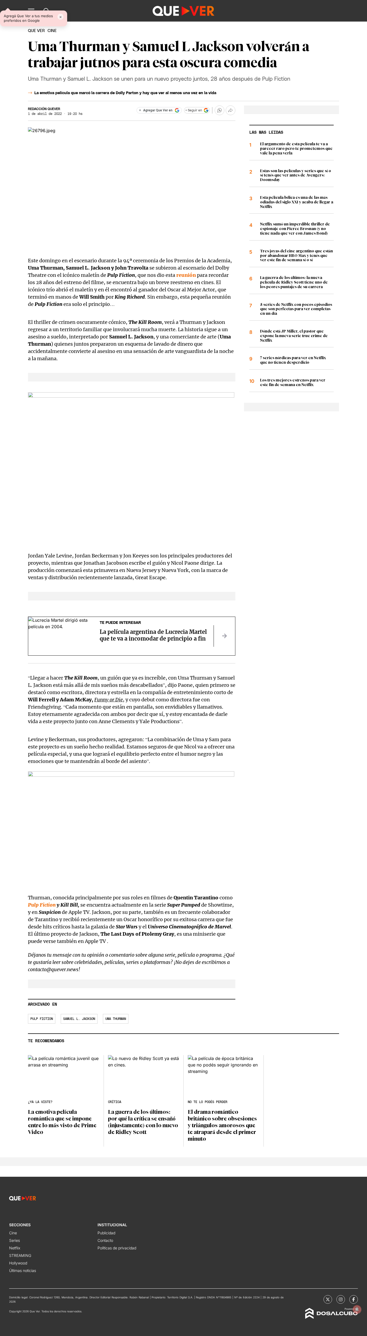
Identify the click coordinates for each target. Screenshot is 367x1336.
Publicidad (106, 1233)
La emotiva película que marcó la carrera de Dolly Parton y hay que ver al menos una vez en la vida (125, 93)
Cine (13, 1233)
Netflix (14, 1248)
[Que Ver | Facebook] (354, 1299)
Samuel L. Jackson (79, 1018)
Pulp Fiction (42, 905)
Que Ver (36, 31)
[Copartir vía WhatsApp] (219, 110)
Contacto (105, 1240)
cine (52, 31)
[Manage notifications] (357, 1309)
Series (14, 1240)
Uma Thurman (115, 1018)
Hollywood (18, 1263)
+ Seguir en (193, 110)
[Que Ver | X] (328, 1299)
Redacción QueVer (44, 109)
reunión (186, 275)
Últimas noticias (22, 1270)
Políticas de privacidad (117, 1248)
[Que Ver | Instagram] (341, 1299)
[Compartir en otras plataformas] (230, 110)
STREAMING (20, 1255)
